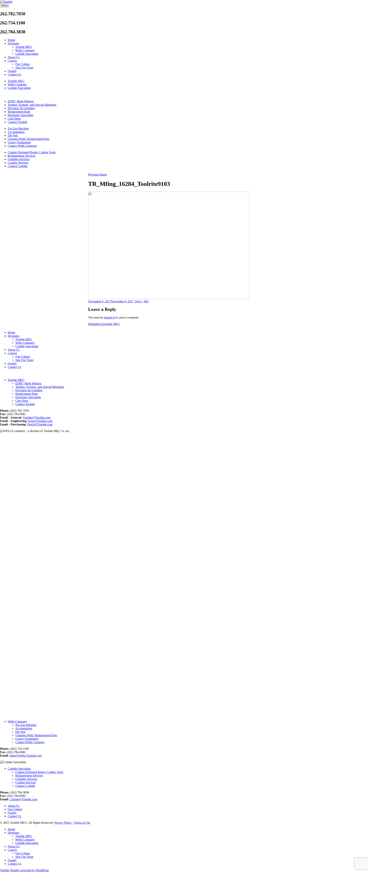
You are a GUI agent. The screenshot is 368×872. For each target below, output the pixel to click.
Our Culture (22, 64)
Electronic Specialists (20, 115)
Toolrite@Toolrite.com (36, 417)
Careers (12, 60)
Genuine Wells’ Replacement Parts (28, 138)
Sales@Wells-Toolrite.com (25, 755)
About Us (14, 57)
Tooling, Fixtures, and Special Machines (32, 104)
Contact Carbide (17, 166)
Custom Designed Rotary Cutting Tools (32, 152)
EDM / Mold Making (21, 101)
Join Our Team (24, 67)
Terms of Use (82, 822)
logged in (109, 317)
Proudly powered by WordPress (29, 870)
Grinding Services (19, 159)
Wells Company (25, 50)
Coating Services (18, 162)
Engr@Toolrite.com (40, 421)
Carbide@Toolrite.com (23, 799)
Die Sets (13, 135)
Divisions (13, 43)
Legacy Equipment (19, 142)
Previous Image (97, 174)
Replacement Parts (19, 111)
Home (11, 40)
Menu (5, 5)
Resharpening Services (21, 155)
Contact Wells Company (22, 145)
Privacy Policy (63, 822)
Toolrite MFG (23, 46)
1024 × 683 (142, 301)
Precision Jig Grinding (21, 108)
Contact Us (14, 74)
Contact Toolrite (17, 122)
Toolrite (4, 870)
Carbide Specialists (26, 53)
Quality (12, 71)
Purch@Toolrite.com (40, 424)
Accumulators (16, 132)
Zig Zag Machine (18, 128)
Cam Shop (14, 118)
